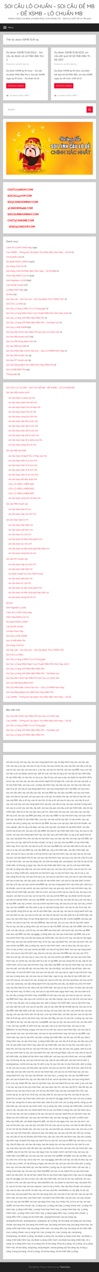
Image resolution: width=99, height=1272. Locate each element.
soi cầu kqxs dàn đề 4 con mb (23, 421)
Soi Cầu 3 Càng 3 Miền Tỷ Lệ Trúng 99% (26, 308)
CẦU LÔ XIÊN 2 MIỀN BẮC (21, 484)
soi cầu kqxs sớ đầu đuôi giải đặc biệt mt (28, 592)
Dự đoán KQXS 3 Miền (19, 95)
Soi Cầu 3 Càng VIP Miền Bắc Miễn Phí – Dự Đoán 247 (32, 322)
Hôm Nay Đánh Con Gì (17, 275)
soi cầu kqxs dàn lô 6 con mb (22, 465)
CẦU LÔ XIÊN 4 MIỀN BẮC (21, 493)
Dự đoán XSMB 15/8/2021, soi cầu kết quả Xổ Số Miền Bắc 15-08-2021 (72, 56)
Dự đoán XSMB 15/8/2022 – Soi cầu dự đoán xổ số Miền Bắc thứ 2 (25, 56)
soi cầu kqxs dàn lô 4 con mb (22, 460)
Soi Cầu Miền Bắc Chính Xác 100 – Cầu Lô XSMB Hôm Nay (35, 350)
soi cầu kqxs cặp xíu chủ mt (22, 564)
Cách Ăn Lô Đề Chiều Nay (19, 247)
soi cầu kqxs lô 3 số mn (19, 534)
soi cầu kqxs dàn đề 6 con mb (23, 426)
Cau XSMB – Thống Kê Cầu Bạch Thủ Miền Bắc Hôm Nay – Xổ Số (38, 252)
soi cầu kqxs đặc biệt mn (20, 525)
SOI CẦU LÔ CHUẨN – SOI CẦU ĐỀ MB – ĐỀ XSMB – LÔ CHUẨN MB (40, 387)
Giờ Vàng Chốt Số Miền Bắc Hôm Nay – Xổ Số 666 (31, 271)
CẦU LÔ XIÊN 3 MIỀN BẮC (21, 488)
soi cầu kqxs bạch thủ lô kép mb (24, 407)
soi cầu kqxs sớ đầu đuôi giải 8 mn (25, 539)
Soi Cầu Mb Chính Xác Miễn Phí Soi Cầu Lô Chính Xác (32, 332)
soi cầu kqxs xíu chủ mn (20, 543)
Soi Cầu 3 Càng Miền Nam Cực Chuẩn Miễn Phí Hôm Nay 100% (37, 313)
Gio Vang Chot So (15, 266)
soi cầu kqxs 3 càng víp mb (21, 398)
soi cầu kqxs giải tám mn (20, 529)
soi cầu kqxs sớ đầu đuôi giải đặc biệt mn (28, 548)
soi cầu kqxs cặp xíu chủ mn (22, 514)
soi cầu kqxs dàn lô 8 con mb (22, 470)
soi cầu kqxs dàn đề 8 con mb (23, 430)
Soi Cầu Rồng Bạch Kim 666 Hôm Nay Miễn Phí (29, 364)
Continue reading (15, 86)
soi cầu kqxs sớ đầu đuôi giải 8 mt (25, 588)
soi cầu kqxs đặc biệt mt (20, 569)
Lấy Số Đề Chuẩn (14, 285)
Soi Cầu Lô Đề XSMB (16, 327)
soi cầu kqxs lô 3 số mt (19, 583)
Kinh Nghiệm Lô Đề (16, 280)
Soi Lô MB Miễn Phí (16, 369)
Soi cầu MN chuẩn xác (17, 355)
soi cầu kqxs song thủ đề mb (22, 416)
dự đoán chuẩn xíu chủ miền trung (25, 573)
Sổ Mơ (9, 294)
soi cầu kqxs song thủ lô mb (22, 444)
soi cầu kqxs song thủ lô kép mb (24, 498)
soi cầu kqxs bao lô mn (19, 509)
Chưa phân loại (13, 257)
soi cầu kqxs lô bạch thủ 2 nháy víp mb (27, 456)
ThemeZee (65, 1267)
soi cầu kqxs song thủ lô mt (22, 597)
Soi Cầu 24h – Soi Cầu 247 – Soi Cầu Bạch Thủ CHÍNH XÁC (35, 299)
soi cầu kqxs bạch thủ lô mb (22, 412)
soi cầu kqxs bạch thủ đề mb (22, 402)
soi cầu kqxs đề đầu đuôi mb (22, 479)
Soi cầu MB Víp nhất (16, 346)
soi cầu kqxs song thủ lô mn (22, 553)
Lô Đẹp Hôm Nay (14, 289)
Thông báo (11, 374)
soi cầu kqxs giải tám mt (20, 578)
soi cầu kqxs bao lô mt (17, 519)
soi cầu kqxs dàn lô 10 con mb (23, 474)
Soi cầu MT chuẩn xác (17, 360)
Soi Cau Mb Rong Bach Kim (20, 341)
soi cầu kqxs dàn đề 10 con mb (23, 435)
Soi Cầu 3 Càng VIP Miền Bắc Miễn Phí (25, 318)
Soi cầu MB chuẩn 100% (18, 336)
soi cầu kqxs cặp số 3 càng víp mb (25, 440)
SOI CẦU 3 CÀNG (14, 303)
